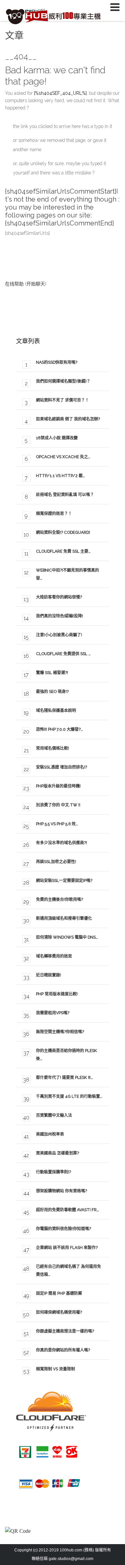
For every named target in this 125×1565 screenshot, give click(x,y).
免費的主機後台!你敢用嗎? (59, 899)
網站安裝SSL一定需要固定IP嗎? (64, 880)
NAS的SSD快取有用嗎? (56, 362)
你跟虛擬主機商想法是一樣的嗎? (65, 1331)
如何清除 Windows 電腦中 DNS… (67, 937)
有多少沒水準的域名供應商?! (61, 843)
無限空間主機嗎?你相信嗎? (60, 1032)
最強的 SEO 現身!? (52, 691)
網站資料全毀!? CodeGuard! (63, 532)
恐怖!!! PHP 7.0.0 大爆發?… (59, 729)
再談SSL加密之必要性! (56, 861)
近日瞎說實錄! (48, 975)
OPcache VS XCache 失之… (63, 457)
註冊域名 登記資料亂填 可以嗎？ (65, 494)
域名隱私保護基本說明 (56, 710)
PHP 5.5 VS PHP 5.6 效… (57, 824)
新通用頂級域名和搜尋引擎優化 (64, 918)
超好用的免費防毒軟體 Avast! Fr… (67, 1210)
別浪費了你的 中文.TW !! (58, 805)
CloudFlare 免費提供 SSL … (63, 654)
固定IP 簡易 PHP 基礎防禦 (59, 1293)
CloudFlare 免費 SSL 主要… (63, 551)
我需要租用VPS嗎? (52, 1013)
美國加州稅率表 (50, 1134)
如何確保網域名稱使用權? (59, 1312)
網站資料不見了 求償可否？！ (62, 400)
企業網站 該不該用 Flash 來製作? (67, 1247)
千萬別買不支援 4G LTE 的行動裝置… (69, 1096)
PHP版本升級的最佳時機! (58, 786)
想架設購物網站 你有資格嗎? (61, 1191)
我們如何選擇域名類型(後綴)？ (63, 381)
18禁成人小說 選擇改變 (57, 438)
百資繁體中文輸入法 (54, 1115)
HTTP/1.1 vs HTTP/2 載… (60, 475)
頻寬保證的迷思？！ (54, 513)
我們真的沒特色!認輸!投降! (59, 616)
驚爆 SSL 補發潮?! (52, 672)
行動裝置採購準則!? (53, 1172)
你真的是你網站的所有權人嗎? (63, 1350)
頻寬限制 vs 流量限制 (55, 1369)
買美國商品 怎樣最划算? (57, 1153)
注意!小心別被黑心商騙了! (59, 635)
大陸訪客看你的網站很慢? (59, 597)
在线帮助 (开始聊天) (25, 283)
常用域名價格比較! (52, 748)
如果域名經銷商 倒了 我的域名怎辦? (68, 419)
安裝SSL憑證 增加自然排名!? (61, 767)
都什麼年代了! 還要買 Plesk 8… (64, 1077)
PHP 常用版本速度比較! (57, 994)
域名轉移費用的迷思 (54, 956)
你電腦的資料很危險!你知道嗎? (63, 1228)
